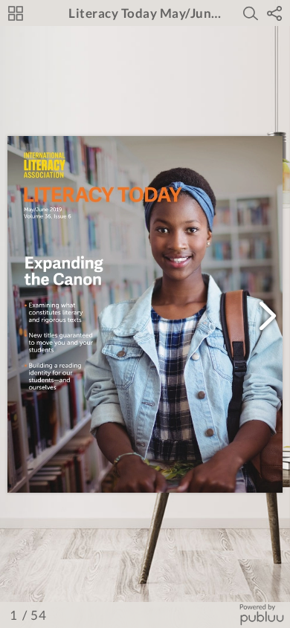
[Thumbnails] (15, 13)
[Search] (250, 13)
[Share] (274, 13)
